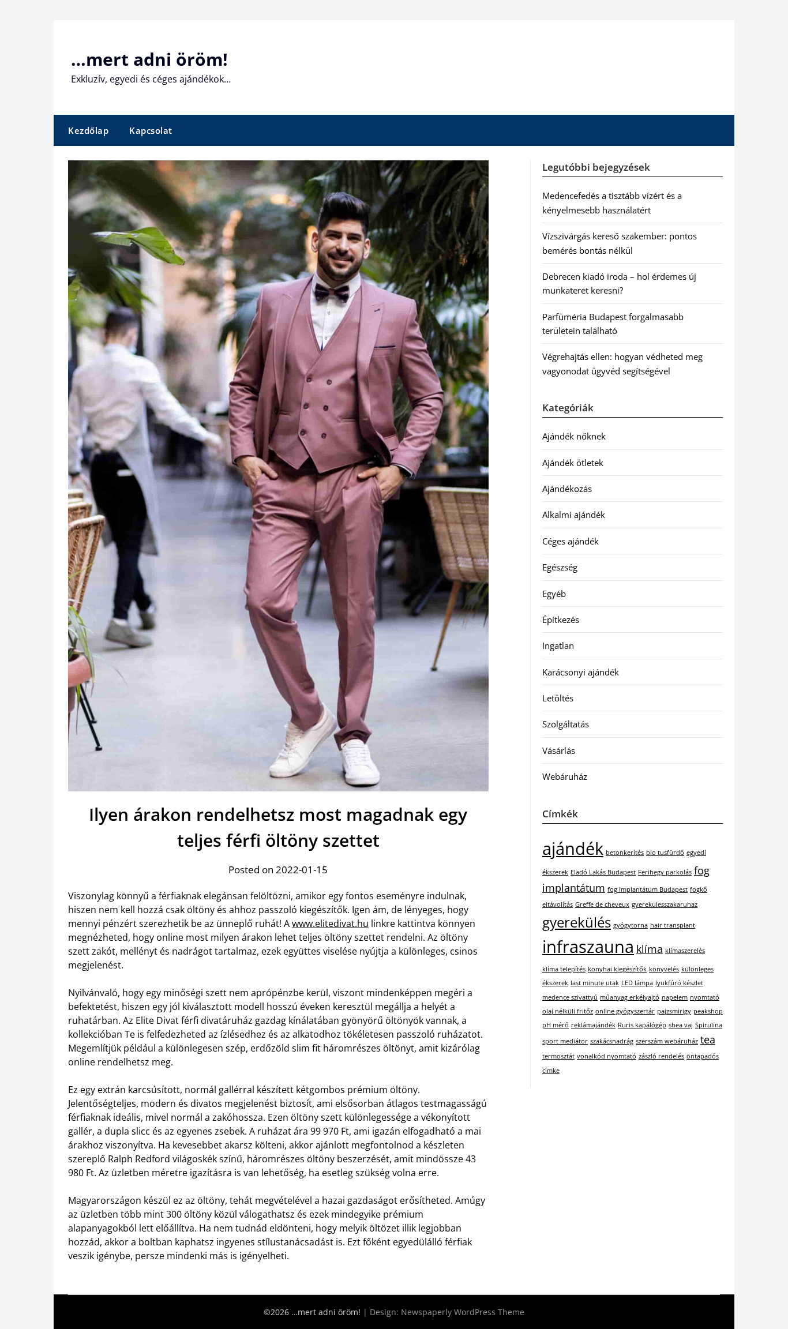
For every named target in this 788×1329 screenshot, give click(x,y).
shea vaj (681, 1025)
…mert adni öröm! (149, 59)
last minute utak (595, 983)
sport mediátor (565, 1041)
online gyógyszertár (625, 1011)
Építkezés (560, 619)
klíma (649, 949)
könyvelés (664, 969)
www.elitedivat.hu (330, 923)
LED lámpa (637, 983)
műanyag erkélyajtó (629, 997)
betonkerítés (625, 853)
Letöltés (557, 698)
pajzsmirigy (674, 1011)
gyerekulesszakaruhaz (664, 904)
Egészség (559, 567)
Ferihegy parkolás (665, 872)
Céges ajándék (570, 541)
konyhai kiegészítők (617, 969)
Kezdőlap (88, 130)
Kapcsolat (150, 130)
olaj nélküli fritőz (567, 1011)
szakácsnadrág (611, 1041)
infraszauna (588, 946)
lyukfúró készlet (679, 983)
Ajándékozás (567, 488)
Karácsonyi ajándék (580, 672)
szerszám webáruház (667, 1041)
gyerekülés (576, 922)
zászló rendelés (661, 1056)
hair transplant (672, 925)
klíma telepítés (564, 969)
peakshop (708, 1011)
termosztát (558, 1056)
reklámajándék (593, 1025)
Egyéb (554, 593)
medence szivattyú (570, 997)
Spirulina (708, 1025)
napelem (675, 997)
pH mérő (555, 1025)
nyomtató (704, 997)
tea (707, 1039)
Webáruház (564, 776)
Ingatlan (558, 645)
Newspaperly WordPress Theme (462, 1312)
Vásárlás (558, 750)
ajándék (572, 848)
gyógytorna (630, 925)
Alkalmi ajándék (573, 514)
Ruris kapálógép (642, 1025)
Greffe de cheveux (602, 904)
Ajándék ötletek (572, 462)
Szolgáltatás (565, 724)
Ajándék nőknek (574, 436)
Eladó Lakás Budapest (603, 872)
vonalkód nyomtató (606, 1056)
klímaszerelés (685, 951)
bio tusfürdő (665, 853)
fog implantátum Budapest (647, 889)
